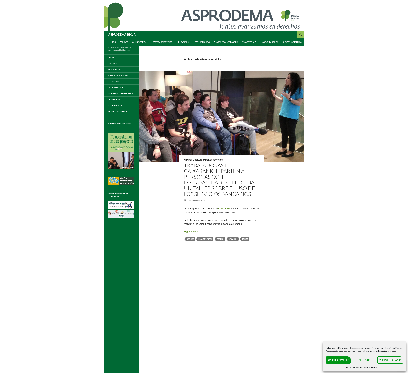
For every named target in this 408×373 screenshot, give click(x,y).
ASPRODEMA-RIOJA (122, 34)
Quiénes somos (139, 42)
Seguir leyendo (193, 231)
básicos (190, 239)
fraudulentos (205, 239)
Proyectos (183, 42)
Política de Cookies (354, 367)
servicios (218, 160)
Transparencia (249, 42)
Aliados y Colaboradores (226, 42)
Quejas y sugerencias (292, 42)
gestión (220, 239)
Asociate (124, 42)
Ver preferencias (390, 360)
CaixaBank (224, 208)
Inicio (113, 42)
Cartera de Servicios (162, 42)
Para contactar (202, 42)
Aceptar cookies (338, 360)
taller (245, 239)
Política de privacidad (372, 367)
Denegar (364, 360)
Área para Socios (270, 42)
